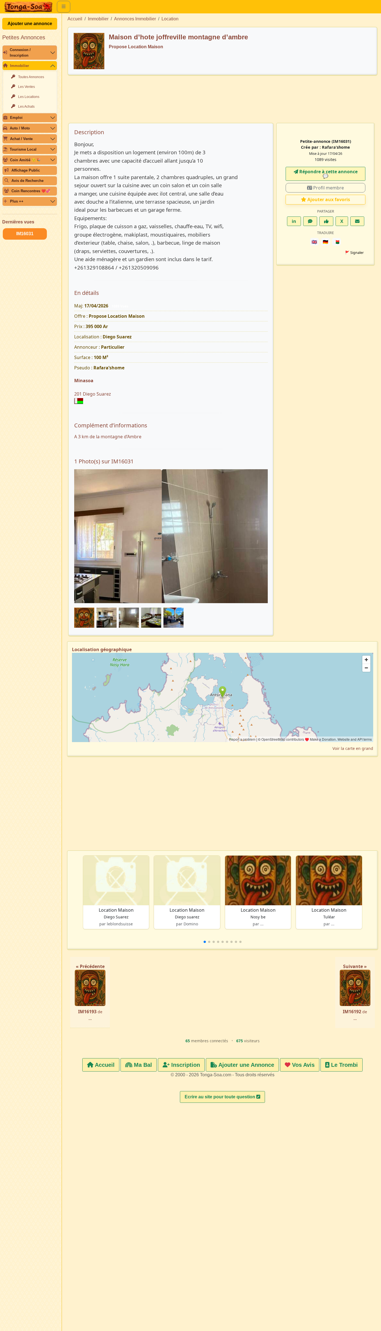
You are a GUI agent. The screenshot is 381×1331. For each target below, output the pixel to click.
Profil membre (328, 188)
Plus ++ (16, 201)
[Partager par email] (357, 221)
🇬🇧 (314, 242)
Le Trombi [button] (343, 1065)
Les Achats (26, 107)
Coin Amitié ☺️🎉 (25, 160)
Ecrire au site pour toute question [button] (220, 1096)
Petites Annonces (23, 37)
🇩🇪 (325, 242)
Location (170, 18)
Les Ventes (26, 87)
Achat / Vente (21, 139)
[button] (205, 942)
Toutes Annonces (31, 77)
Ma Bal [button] (142, 1065)
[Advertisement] (222, 101)
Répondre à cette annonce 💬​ (328, 174)
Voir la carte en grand (352, 748)
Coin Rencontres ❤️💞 (30, 191)
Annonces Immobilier (135, 18)
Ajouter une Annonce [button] (245, 1065)
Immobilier (19, 66)
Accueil (74, 18)
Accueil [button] (104, 1065)
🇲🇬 (336, 242)
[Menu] (63, 7)
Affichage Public (25, 170)
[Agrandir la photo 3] (171, 577)
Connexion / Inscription (20, 52)
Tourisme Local (23, 149)
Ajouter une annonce (30, 23)
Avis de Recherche (27, 181)
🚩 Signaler (354, 252)
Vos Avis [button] (302, 1065)
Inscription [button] (185, 1065)
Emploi (16, 117)
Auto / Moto (20, 128)
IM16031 (24, 233)
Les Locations (28, 97)
